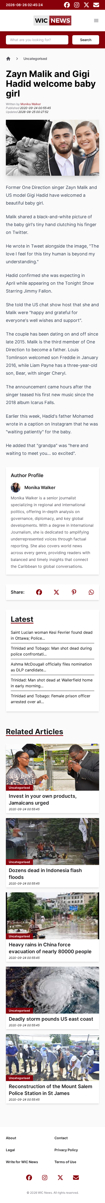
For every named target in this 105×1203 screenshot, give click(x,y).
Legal (10, 1150)
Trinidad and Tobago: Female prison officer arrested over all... (50, 698)
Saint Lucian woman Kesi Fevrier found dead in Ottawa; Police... (52, 635)
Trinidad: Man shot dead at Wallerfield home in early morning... (52, 683)
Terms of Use (65, 1162)
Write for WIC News (22, 1162)
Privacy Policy (66, 1150)
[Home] (8, 58)
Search (85, 40)
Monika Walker (31, 104)
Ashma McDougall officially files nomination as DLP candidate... (51, 667)
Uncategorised (35, 58)
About (11, 1138)
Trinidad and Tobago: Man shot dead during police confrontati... (51, 651)
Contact (61, 1138)
